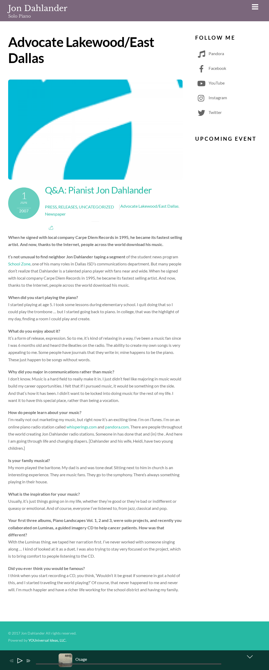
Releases (67, 206)
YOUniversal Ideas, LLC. (47, 640)
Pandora (216, 53)
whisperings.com (81, 426)
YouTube (216, 82)
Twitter (215, 112)
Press (51, 206)
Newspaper (55, 213)
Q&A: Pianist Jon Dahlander (98, 189)
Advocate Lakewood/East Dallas (149, 205)
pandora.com (117, 426)
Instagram (217, 97)
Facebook (217, 68)
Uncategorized (96, 206)
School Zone (19, 263)
